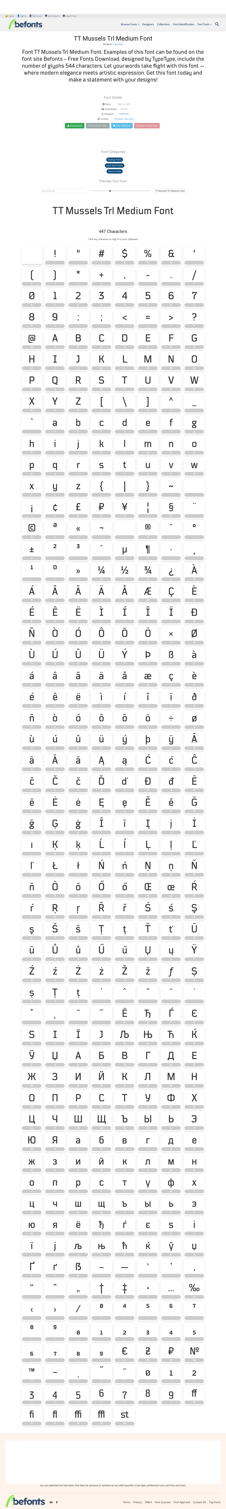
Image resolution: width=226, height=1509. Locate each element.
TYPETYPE (124, 113)
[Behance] (51, 1502)
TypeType (118, 44)
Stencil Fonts (114, 171)
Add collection (123, 125)
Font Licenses (163, 1502)
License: (104, 118)
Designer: (109, 113)
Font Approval (182, 1502)
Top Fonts (215, 1502)
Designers (148, 24)
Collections (163, 24)
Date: (108, 104)
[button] (217, 25)
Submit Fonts (71, 16)
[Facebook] (56, 1502)
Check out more (99, 125)
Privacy (137, 1502)
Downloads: (111, 109)
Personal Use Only (124, 118)
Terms (126, 1502)
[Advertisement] (113, 1462)
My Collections (54, 16)
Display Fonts (114, 159)
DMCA (148, 1502)
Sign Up (22, 16)
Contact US (199, 1502)
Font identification (183, 24)
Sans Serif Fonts (114, 165)
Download (76, 125)
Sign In (10, 16)
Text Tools (203, 24)
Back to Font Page (148, 125)
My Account (37, 16)
